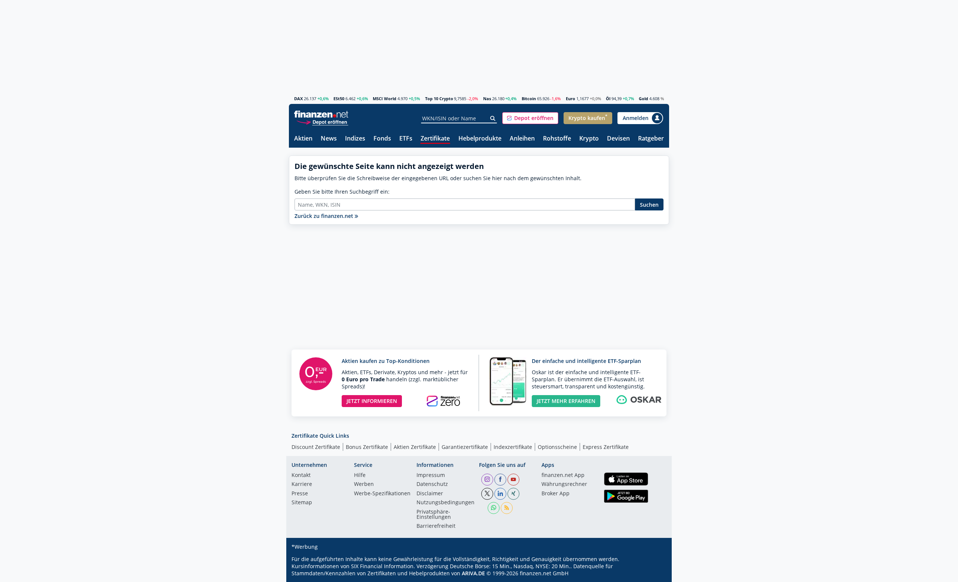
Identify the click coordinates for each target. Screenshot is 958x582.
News (329, 138)
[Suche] (493, 118)
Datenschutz (432, 484)
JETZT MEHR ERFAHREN (566, 400)
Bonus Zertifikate (367, 446)
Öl (608, 98)
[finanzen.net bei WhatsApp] (494, 508)
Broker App (555, 494)
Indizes (355, 138)
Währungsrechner (564, 484)
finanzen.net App (563, 475)
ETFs (405, 138)
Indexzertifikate (513, 446)
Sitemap (302, 503)
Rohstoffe (557, 138)
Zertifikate (435, 138)
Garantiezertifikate (465, 446)
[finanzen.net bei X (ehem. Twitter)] (487, 494)
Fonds (382, 138)
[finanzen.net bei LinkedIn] (500, 494)
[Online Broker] (322, 122)
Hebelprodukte (479, 138)
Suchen (649, 204)
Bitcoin (529, 98)
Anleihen (522, 138)
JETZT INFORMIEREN (372, 400)
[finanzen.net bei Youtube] (513, 480)
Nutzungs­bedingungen (446, 503)
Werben (364, 484)
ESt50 (338, 98)
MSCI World (384, 98)
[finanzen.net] (321, 114)
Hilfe (360, 475)
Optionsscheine (557, 446)
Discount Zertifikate (316, 446)
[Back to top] (653, 573)
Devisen (618, 138)
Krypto (589, 138)
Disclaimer (430, 494)
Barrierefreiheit (436, 526)
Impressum (431, 475)
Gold (643, 98)
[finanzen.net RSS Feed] (507, 508)
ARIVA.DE (473, 573)
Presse (300, 494)
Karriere (302, 484)
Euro (570, 98)
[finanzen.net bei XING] (513, 494)
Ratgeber (651, 138)
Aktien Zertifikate (415, 446)
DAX (298, 98)
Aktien (303, 138)
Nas (487, 98)
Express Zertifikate (606, 446)
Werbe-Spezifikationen (382, 494)
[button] (530, 118)
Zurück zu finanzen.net (325, 215)
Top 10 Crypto (439, 98)
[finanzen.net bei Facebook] (500, 480)
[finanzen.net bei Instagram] (487, 480)
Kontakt (301, 475)
